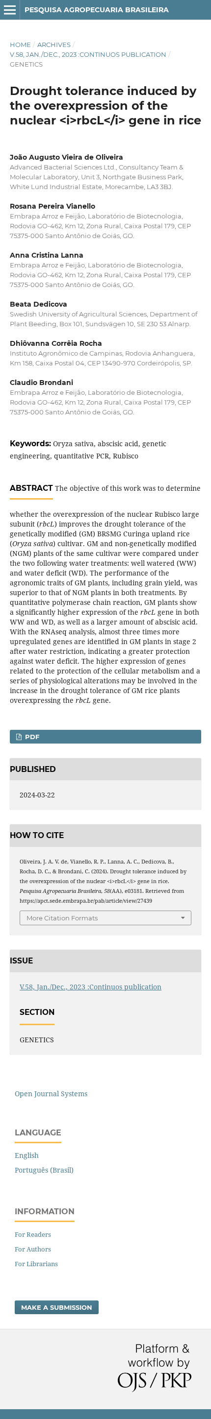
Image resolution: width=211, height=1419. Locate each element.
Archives (54, 44)
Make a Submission (56, 1307)
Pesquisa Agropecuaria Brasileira (97, 9)
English (27, 1155)
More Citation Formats (62, 918)
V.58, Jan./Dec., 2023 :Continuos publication (88, 54)
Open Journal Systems (51, 1093)
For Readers (33, 1234)
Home (20, 44)
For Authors (33, 1249)
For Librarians (36, 1263)
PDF (31, 737)
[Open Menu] (10, 10)
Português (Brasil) (44, 1170)
